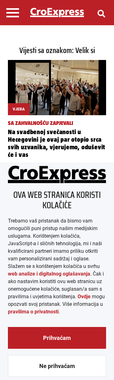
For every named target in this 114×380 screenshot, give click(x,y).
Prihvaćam (57, 338)
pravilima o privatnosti (33, 312)
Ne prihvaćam (57, 366)
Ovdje (84, 297)
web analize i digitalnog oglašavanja (49, 274)
